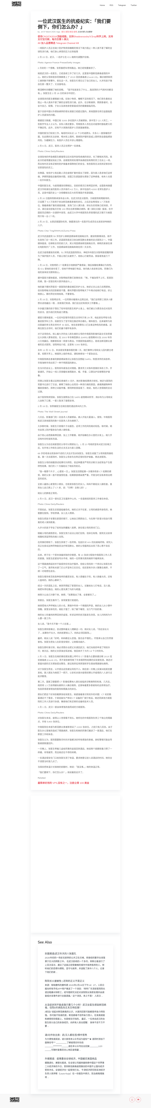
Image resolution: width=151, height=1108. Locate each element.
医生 (63, 32)
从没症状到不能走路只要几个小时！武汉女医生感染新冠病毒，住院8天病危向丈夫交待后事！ (75, 1006)
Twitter (134, 5)
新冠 (71, 32)
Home (102, 5)
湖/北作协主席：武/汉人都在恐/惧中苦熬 (66, 1034)
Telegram (122, 5)
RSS (111, 5)
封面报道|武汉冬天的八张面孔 (60, 953)
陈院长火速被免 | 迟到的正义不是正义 (64, 980)
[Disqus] (75, 834)
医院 (67, 32)
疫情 (75, 32)
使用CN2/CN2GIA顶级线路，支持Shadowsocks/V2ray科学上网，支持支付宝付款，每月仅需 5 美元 (75, 38)
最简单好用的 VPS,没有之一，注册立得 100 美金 (63, 782)
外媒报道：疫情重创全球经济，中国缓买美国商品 (71, 1058)
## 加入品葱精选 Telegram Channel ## (58, 43)
